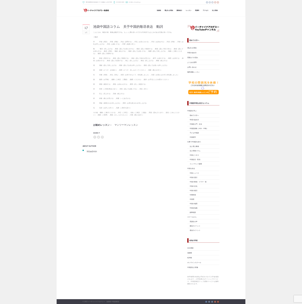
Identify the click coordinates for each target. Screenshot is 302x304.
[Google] (215, 2)
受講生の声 (193, 221)
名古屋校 (190, 248)
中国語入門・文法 (196, 124)
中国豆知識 (193, 208)
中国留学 (193, 137)
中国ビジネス (194, 155)
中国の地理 (193, 204)
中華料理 (193, 195)
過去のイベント (195, 230)
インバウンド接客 (196, 164)
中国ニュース (194, 173)
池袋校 (189, 253)
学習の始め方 (192, 53)
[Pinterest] (102, 137)
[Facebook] (210, 2)
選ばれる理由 (192, 48)
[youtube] (218, 2)
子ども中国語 (194, 133)
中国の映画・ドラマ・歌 (198, 182)
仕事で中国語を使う (194, 142)
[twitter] (212, 2)
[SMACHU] (207, 2)
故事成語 (193, 212)
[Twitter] (98, 137)
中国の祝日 (193, 190)
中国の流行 (193, 177)
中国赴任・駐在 (195, 159)
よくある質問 (192, 62)
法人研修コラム (195, 151)
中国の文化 (193, 186)
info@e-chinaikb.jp (135, 2)
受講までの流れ (192, 57)
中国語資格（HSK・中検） (199, 128)
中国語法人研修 (192, 267)
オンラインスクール (194, 262)
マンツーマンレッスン (126, 124)
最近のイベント (195, 226)
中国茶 (192, 199)
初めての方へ (194, 115)
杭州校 (189, 258)
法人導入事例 (194, 146)
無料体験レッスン (193, 72)
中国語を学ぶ (192, 111)
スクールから (192, 217)
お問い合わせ (192, 67)
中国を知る (191, 168)
